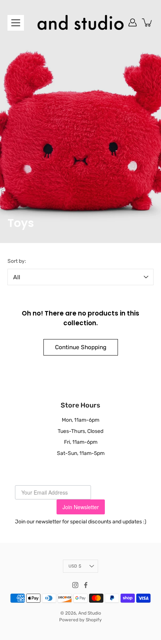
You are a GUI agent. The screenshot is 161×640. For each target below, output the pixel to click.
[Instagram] (75, 585)
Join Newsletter (81, 507)
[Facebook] (85, 585)
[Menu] (15, 23)
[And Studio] (80, 22)
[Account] (133, 22)
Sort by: (16, 261)
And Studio (89, 613)
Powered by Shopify (80, 619)
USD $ (75, 566)
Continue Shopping (80, 347)
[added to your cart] (148, 22)
